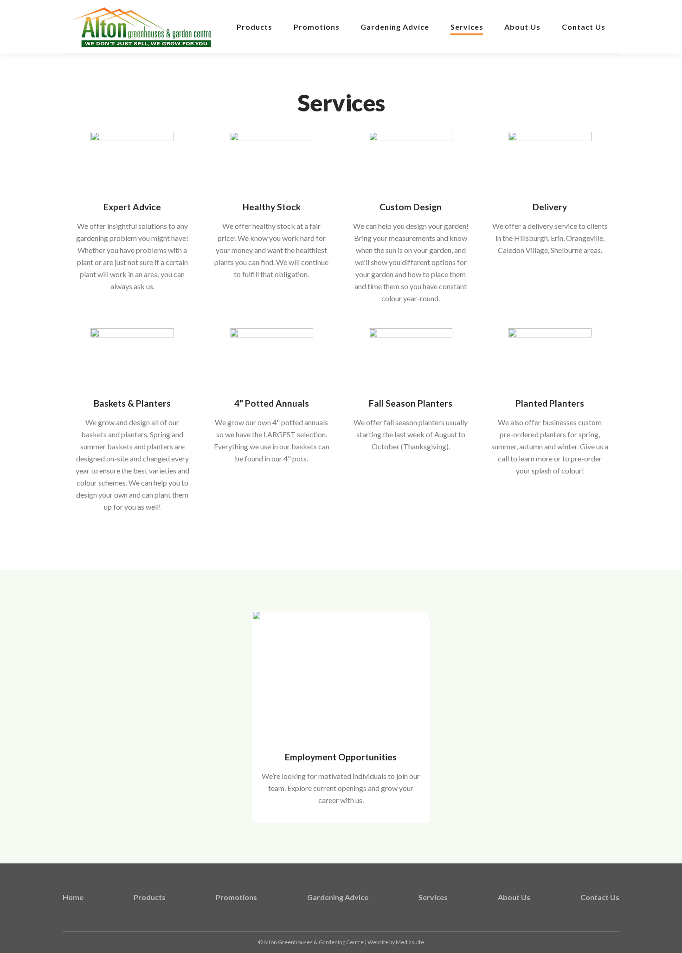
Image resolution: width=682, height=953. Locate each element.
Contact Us (583, 26)
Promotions (317, 26)
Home (73, 897)
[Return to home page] (141, 27)
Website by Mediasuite (395, 942)
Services (466, 26)
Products (254, 26)
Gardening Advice (394, 26)
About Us (522, 26)
